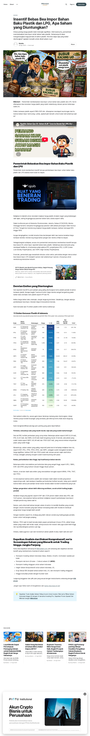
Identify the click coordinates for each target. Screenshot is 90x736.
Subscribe (81, 4)
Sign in (72, 4)
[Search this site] (66, 4)
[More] (17, 4)
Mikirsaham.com (41, 549)
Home (5, 4)
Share (73, 44)
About (12, 4)
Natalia (21, 43)
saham (15, 15)
